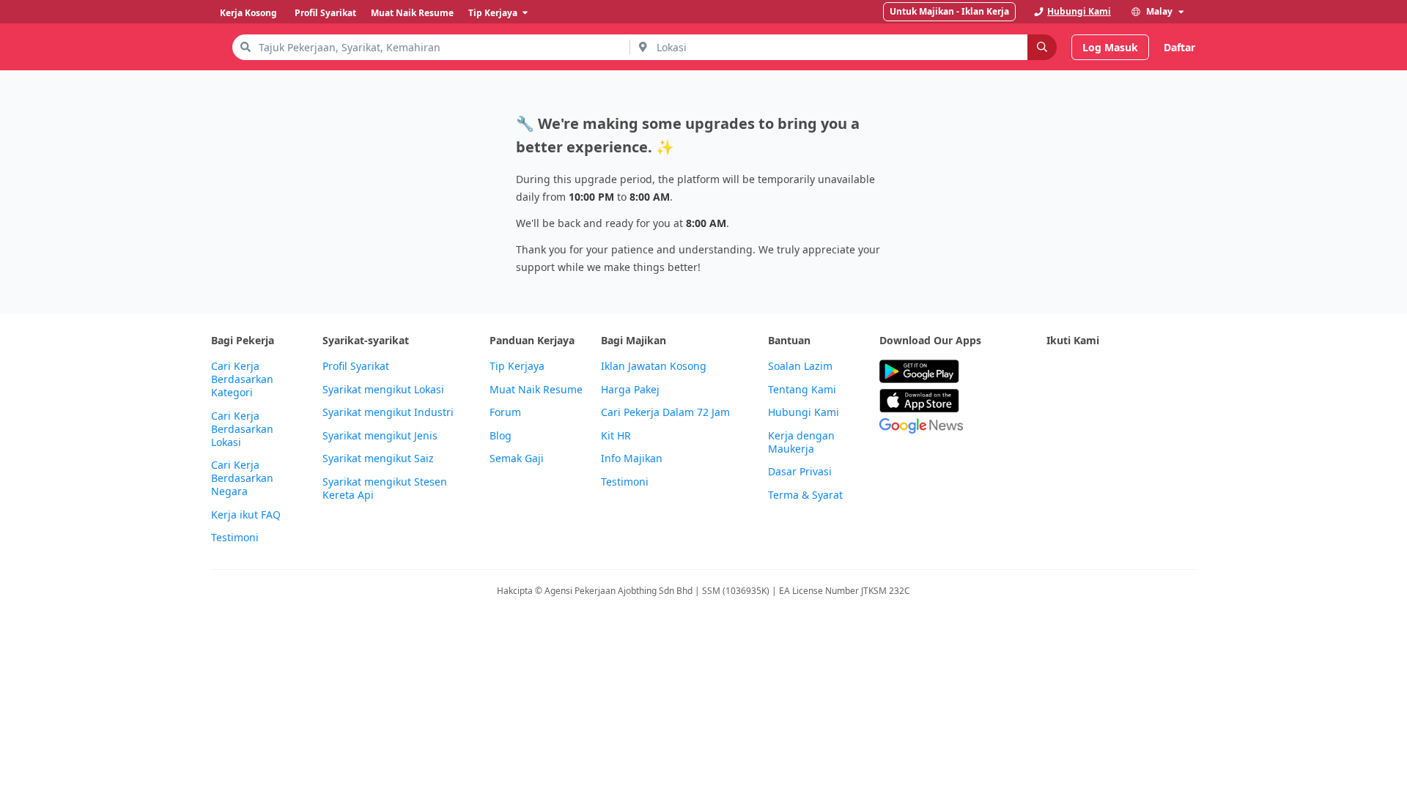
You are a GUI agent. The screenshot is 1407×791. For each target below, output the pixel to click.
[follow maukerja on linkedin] (1184, 371)
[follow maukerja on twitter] (1087, 371)
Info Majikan (631, 458)
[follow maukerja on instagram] (1152, 371)
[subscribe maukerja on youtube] (1120, 371)
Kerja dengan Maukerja (801, 442)
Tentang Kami (802, 389)
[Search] (1042, 47)
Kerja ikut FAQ (246, 514)
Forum (505, 412)
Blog (501, 435)
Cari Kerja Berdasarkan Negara (242, 478)
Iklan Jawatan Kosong (653, 366)
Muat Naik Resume (536, 389)
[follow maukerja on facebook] (1055, 371)
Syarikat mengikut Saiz (378, 458)
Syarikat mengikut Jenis (379, 435)
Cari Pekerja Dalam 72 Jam (665, 412)
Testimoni (235, 537)
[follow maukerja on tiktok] (1055, 407)
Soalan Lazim (800, 366)
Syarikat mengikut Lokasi (383, 389)
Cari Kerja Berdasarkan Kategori (242, 379)
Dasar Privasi (800, 471)
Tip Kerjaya (517, 366)
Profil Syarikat (355, 366)
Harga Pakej (630, 389)
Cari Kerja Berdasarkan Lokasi (242, 429)
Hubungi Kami (803, 412)
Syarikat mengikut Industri (388, 412)
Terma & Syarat (805, 495)
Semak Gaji (517, 458)
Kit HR (616, 435)
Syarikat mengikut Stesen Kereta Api (384, 488)
